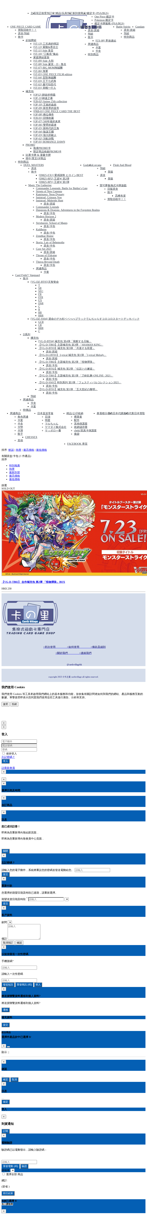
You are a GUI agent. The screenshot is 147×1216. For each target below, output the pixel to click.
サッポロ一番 (53, 430)
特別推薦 (14, 465)
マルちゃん (51, 423)
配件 (76, 420)
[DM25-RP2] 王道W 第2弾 (54, 178)
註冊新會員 (8, 768)
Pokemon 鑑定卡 (104, 20)
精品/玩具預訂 (64, 13)
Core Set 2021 (43, 249)
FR (40, 294)
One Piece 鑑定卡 (104, 16)
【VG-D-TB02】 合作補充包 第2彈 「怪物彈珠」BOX (33, 582)
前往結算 (8, 1193)
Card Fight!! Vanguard (27, 275)
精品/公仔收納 (74, 413)
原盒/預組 (23, 33)
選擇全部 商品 (14, 1174)
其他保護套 (80, 423)
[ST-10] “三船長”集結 (45, 54)
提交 (5, 874)
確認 (19, 942)
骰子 (20, 434)
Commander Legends (47, 207)
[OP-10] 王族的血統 (44, 104)
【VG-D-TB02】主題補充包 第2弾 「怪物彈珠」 (66, 361)
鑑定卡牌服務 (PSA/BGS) (109, 23)
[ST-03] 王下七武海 (44, 81)
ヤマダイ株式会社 (55, 427)
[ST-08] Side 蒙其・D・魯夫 (49, 64)
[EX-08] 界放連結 (106, 40)
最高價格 (28, 450)
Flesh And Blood (122, 165)
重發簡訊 (24, 984)
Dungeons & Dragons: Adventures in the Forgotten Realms (68, 210)
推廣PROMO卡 (42, 148)
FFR (40, 297)
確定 (5, 1079)
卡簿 (20, 430)
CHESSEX (31, 437)
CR (40, 325)
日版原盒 (112, 188)
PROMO (30, 144)
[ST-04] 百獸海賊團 (44, 77)
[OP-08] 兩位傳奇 (43, 114)
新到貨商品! (80, 13)
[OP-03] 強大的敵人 (44, 135)
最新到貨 (14, 472)
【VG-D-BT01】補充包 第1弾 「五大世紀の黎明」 (68, 389)
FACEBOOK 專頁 (77, 443)
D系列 (26, 334)
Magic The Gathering (39, 185)
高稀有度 (120, 195)
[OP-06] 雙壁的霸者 (44, 124)
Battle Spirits (123, 26)
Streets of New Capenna (49, 191)
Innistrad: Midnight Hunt (49, 200)
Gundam (140, 26)
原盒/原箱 (93, 30)
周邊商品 (93, 44)
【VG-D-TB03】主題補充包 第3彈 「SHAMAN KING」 (70, 344)
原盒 (34, 168)
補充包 (30, 91)
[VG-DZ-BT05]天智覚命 (45, 281)
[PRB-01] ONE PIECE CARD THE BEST (56, 111)
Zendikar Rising (44, 236)
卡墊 (20, 427)
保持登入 (11, 753)
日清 (47, 416)
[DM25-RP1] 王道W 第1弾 (54, 182)
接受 (5, 704)
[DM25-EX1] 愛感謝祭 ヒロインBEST (61, 175)
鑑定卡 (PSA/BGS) (98, 13)
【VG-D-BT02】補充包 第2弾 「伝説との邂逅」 (66, 368)
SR (40, 288)
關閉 (5, 851)
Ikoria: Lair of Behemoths (50, 242)
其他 (20, 440)
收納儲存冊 (80, 427)
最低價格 (41, 450)
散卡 (20, 36)
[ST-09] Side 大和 (43, 60)
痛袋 (76, 434)
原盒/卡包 (49, 213)
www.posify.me (14, 717)
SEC (40, 291)
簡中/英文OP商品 (36, 158)
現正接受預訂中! (46, 13)
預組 (90, 33)
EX (40, 300)
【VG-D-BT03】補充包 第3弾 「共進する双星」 (66, 348)
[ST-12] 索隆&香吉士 (45, 47)
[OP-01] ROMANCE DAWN (49, 141)
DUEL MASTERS (34, 165)
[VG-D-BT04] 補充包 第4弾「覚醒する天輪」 (65, 341)
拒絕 (14, 704)
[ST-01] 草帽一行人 (44, 88)
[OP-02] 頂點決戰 (43, 138)
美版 (110, 171)
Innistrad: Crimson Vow (49, 197)
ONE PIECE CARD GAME (25, 26)
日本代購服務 (121, 413)
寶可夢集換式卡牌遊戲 (113, 185)
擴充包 (35, 337)
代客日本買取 (137, 413)
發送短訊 (8, 984)
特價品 (27, 410)
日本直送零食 (45, 413)
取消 (14, 1079)
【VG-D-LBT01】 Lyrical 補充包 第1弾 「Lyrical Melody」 (72, 355)
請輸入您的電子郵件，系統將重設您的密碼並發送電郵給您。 (38, 870)
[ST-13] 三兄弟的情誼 (46, 43)
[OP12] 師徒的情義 (44, 94)
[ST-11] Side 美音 (43, 50)
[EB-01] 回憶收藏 (43, 118)
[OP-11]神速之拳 (43, 98)
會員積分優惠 (105, 413)
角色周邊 (23, 416)
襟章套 (78, 416)
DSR (40, 303)
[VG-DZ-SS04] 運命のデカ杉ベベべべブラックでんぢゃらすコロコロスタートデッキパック (85, 318)
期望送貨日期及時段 (15, 899)
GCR (41, 322)
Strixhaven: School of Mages (51, 223)
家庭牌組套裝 (41, 57)
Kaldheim (41, 229)
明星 (47, 420)
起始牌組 (31, 40)
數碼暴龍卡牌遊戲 (91, 27)
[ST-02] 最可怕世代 (44, 84)
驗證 (24, 1166)
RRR (40, 315)
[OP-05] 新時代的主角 (46, 128)
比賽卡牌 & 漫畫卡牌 (38, 155)
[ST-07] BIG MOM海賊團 (48, 67)
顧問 (4, 922)
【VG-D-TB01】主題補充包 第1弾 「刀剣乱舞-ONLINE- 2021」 (75, 375)
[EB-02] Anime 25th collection (50, 101)
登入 (5, 761)
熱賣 (18, 450)
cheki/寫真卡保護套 (85, 430)
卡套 (98, 47)
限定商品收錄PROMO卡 (47, 151)
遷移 (5, 1009)
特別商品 (23, 161)
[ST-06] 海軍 (40, 71)
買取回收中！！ (27, 30)
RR (40, 312)
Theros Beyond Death (48, 261)
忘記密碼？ (8, 757)
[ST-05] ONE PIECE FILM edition (52, 74)
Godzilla (87, 165)
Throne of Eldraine (46, 255)
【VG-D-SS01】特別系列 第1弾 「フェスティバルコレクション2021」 (80, 382)
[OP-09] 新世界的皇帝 (46, 108)
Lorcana (96, 165)
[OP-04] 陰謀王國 (43, 131)
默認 (11, 450)
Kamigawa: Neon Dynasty (50, 194)
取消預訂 (8, 942)
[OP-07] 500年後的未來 (46, 121)
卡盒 (98, 51)
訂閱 (5, 1131)
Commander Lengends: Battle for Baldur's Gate (61, 188)
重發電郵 (10, 1166)
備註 (4, 938)
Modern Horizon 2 (46, 216)
